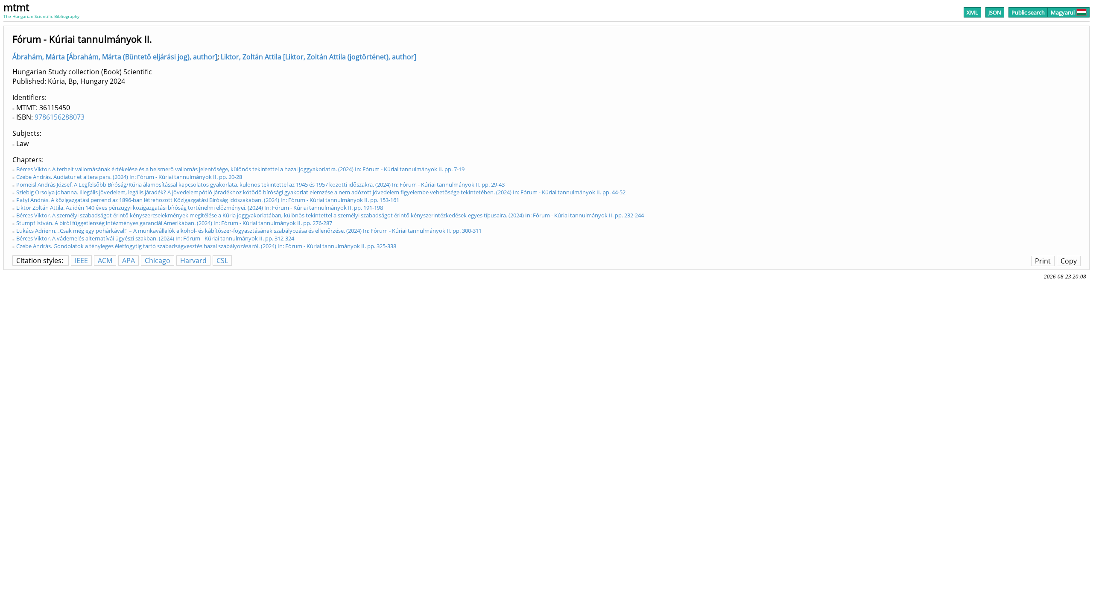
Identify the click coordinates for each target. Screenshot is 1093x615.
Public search (1028, 12)
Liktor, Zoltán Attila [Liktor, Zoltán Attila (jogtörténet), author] (318, 57)
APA (128, 260)
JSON (994, 12)
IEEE (81, 260)
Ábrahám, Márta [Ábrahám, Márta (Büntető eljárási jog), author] (114, 57)
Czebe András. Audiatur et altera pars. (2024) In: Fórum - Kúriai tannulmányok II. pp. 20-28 (129, 177)
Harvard (193, 260)
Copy (1069, 261)
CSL (222, 260)
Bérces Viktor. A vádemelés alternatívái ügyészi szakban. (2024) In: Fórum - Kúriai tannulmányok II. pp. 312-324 (155, 238)
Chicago (157, 260)
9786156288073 (60, 117)
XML (972, 12)
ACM (105, 260)
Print (1043, 261)
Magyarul (1063, 12)
